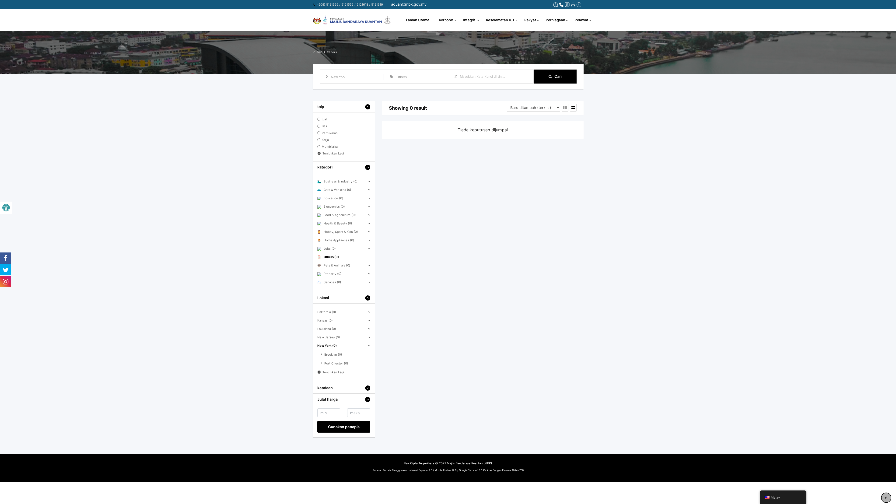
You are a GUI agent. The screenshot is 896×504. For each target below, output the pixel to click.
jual (324, 119)
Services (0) (332, 282)
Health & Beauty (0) (338, 223)
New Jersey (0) (328, 337)
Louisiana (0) (326, 329)
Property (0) (332, 274)
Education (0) (333, 198)
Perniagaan (555, 20)
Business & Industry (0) (340, 181)
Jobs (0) (330, 248)
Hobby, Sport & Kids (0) (341, 232)
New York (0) (327, 345)
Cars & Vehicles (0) (337, 190)
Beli (324, 126)
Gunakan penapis (344, 426)
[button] (6, 208)
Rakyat (530, 20)
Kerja (325, 140)
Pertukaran (330, 133)
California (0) (326, 312)
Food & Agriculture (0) (340, 215)
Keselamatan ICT (500, 20)
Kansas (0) (325, 320)
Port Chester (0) (336, 363)
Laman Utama (417, 20)
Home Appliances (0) (339, 240)
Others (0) (331, 257)
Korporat (446, 20)
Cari (558, 76)
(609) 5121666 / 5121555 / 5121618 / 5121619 (350, 4)
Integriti (469, 20)
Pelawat (581, 20)
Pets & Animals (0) (337, 265)
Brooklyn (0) (333, 354)
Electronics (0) (334, 206)
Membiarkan (331, 147)
